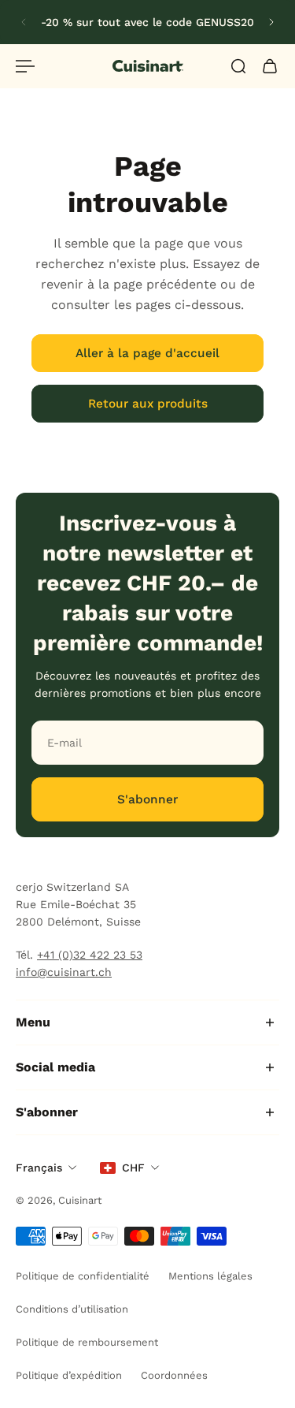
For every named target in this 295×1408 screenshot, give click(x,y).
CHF (133, 1167)
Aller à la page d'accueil (147, 353)
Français (39, 1167)
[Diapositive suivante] (271, 22)
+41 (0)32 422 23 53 (89, 954)
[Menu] (25, 66)
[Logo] (147, 66)
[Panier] (270, 66)
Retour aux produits (148, 404)
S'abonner (147, 799)
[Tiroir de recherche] (238, 66)
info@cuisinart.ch (64, 972)
